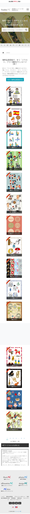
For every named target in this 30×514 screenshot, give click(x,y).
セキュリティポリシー (15, 499)
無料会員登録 (9, 496)
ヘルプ (2, 496)
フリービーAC (18, 511)
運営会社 (19, 498)
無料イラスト (7, 479)
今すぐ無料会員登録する (15, 80)
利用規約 (13, 498)
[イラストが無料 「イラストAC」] (5, 9)
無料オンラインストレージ (7, 491)
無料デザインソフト (23, 485)
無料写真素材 (23, 479)
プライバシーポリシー (19, 496)
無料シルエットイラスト (6, 485)
